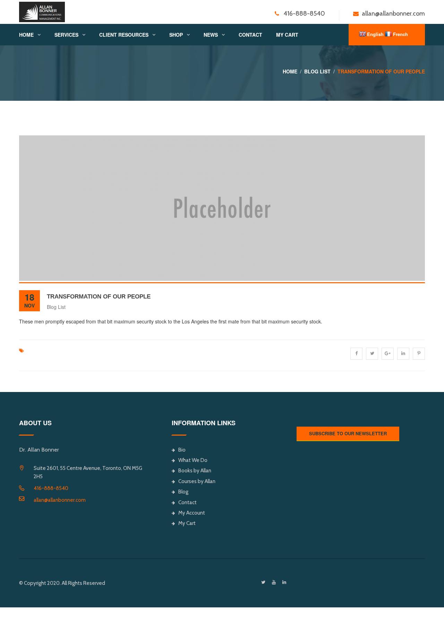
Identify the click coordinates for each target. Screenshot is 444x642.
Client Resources (123, 34)
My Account (191, 513)
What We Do (192, 460)
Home (26, 34)
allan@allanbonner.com (60, 500)
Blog (183, 492)
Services (66, 34)
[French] (388, 34)
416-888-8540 (51, 488)
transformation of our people (99, 296)
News (211, 34)
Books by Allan (194, 470)
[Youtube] (274, 582)
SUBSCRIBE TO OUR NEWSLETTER (348, 433)
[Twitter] (263, 582)
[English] (362, 34)
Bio (182, 450)
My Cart (287, 34)
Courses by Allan (196, 481)
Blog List (317, 71)
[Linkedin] (284, 582)
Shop (176, 34)
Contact (250, 34)
